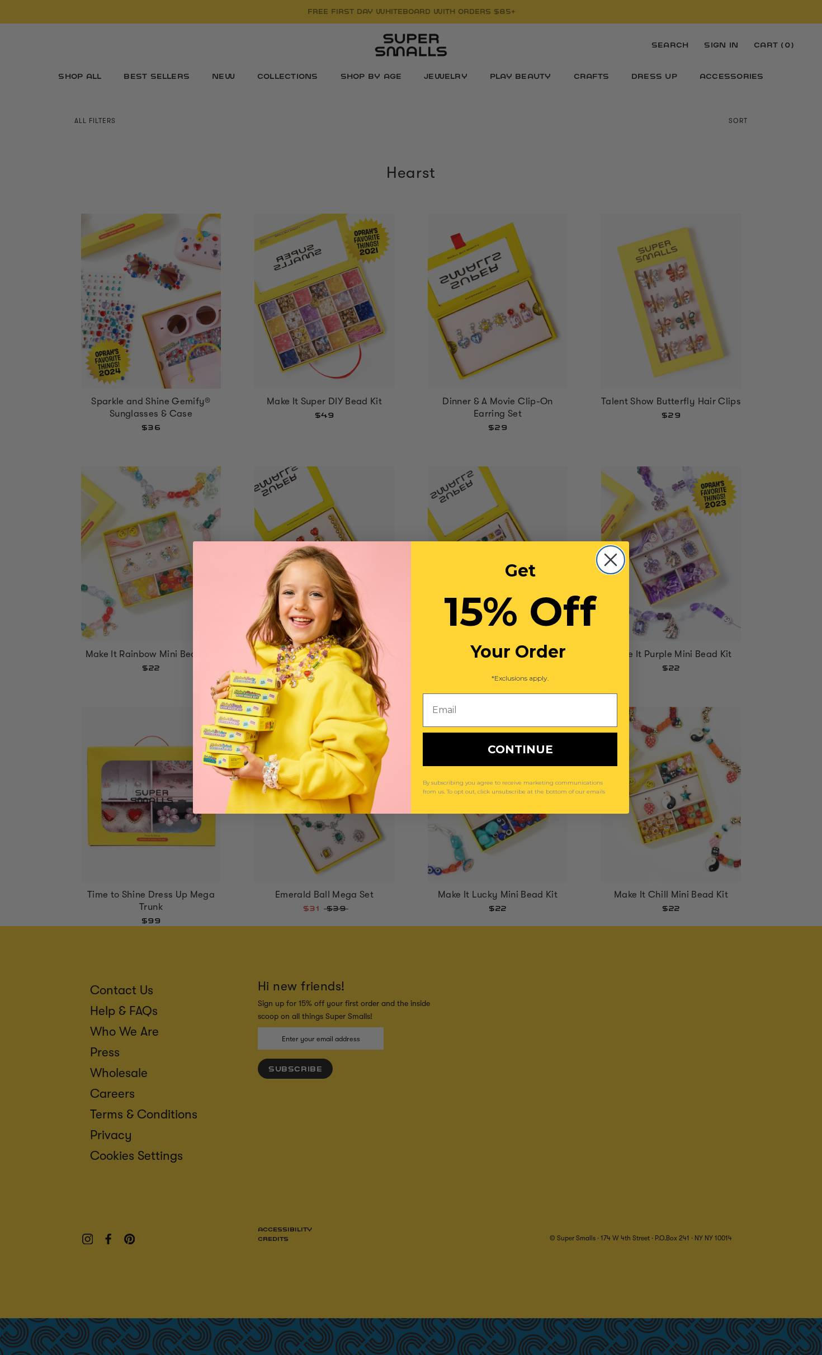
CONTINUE (520, 749)
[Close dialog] (611, 560)
